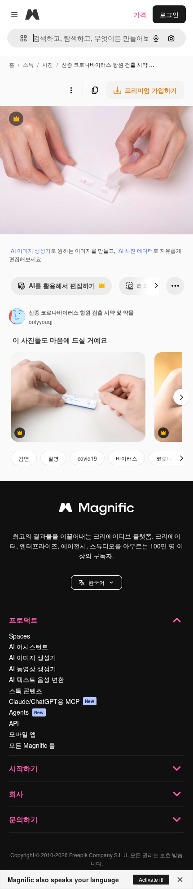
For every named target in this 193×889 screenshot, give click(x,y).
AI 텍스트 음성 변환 (36, 679)
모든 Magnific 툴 (32, 745)
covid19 (87, 458)
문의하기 (23, 819)
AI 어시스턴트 (28, 646)
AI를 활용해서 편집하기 (56, 287)
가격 (140, 14)
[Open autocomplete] (20, 38)
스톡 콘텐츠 (25, 690)
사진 (47, 64)
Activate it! (151, 879)
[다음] (156, 286)
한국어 (96, 582)
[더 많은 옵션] (71, 90)
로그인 (169, 14)
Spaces (19, 635)
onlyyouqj (41, 321)
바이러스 (126, 458)
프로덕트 (23, 620)
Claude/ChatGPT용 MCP (52, 701)
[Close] (180, 879)
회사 (16, 794)
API (14, 723)
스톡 (28, 64)
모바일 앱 (22, 733)
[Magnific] (96, 509)
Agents (26, 712)
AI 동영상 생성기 (32, 668)
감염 (23, 458)
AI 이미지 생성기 (31, 250)
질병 (53, 458)
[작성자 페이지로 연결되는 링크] (17, 317)
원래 (51, 120)
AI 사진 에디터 (135, 250)
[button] (96, 582)
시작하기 (23, 768)
